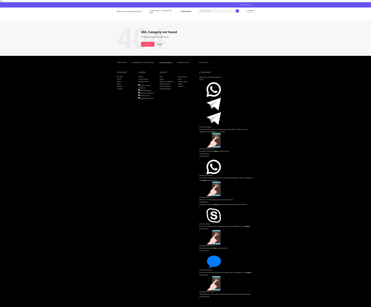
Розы (161, 76)
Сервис (119, 84)
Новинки (180, 86)
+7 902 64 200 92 (185, 11)
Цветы (161, 79)
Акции (119, 81)
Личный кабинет (143, 79)
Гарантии (120, 86)
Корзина (140, 76)
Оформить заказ (143, 81)
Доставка (120, 76)
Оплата (119, 79)
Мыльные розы (182, 76)
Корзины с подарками (166, 81)
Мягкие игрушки (165, 84)
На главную (147, 44)
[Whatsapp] (193, 11)
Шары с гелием (182, 81)
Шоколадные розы (165, 89)
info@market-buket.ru (165, 62)
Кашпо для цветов (165, 86)
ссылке (213, 131)
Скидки (180, 84)
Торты (180, 79)
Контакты (120, 89)
